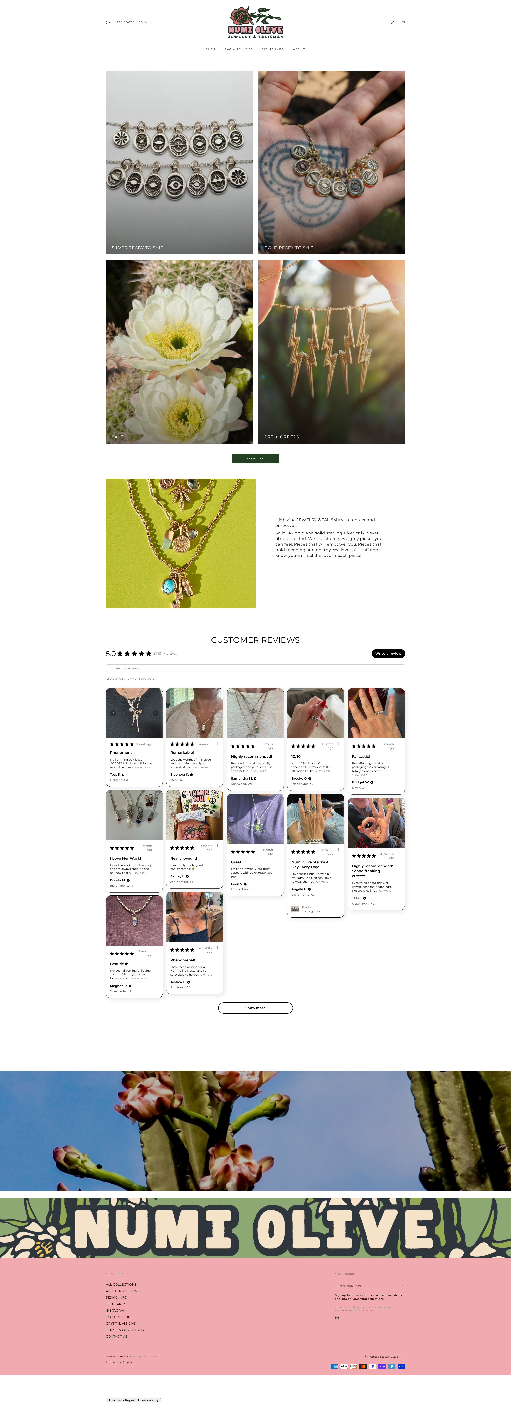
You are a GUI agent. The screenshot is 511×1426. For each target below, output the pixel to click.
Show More (142, 767)
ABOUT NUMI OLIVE (123, 1291)
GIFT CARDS (116, 1304)
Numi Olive (123, 1356)
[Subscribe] (403, 1285)
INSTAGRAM (116, 1310)
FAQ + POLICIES (119, 1317)
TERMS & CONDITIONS (125, 1330)
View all (255, 458)
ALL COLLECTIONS (121, 1284)
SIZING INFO (116, 1297)
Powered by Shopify (119, 1362)
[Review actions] (157, 744)
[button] (182, 653)
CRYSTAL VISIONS (121, 1323)
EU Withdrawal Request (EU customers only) (133, 1400)
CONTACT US (116, 1336)
